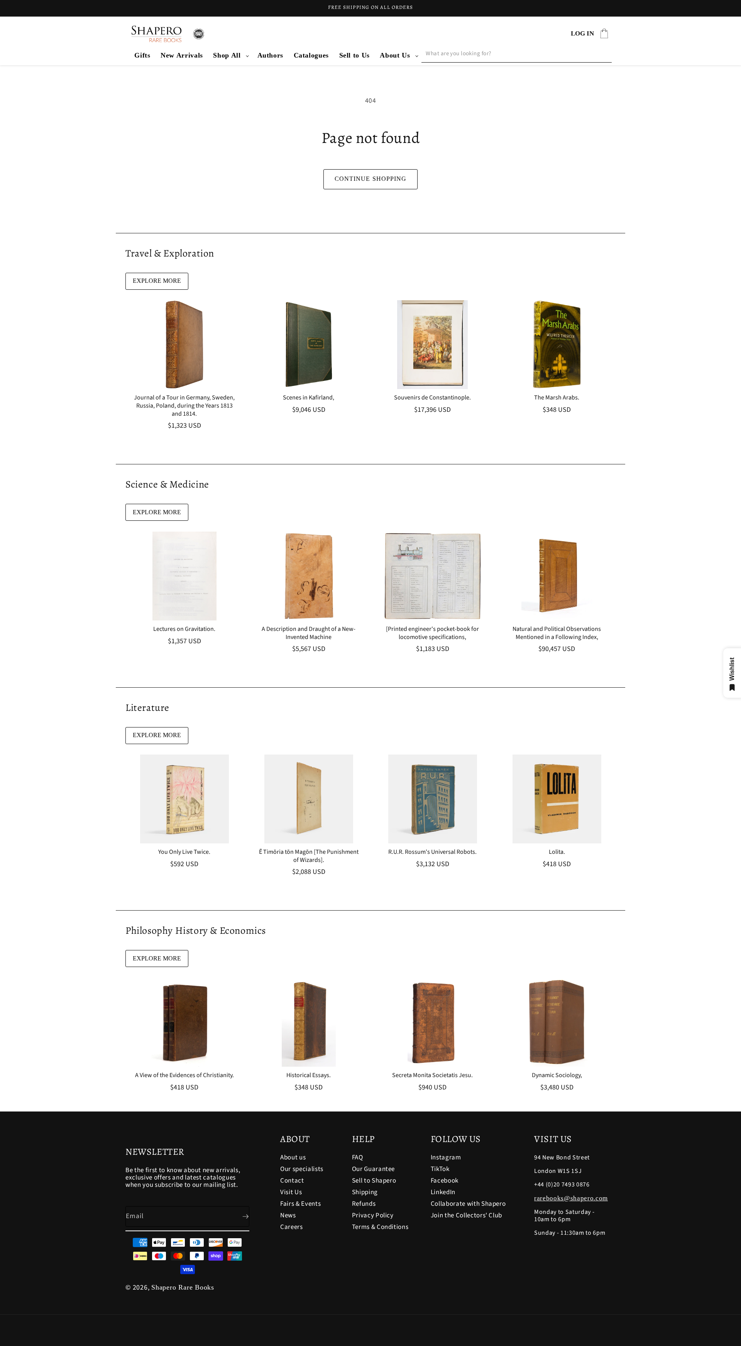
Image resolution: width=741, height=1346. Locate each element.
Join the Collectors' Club (466, 1215)
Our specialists (301, 1169)
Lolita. (556, 852)
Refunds (364, 1203)
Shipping (365, 1192)
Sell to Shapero (374, 1180)
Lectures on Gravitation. (184, 629)
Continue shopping (371, 178)
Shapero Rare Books (182, 1287)
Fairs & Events (300, 1203)
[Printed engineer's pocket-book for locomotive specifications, (432, 633)
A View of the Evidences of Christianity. (184, 1075)
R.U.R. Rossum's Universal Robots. (432, 852)
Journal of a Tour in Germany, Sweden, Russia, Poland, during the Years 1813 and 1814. (184, 406)
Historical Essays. (308, 1075)
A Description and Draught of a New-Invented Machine (308, 633)
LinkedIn (443, 1192)
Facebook (444, 1180)
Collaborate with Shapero (468, 1203)
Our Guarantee (373, 1169)
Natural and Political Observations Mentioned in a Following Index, (557, 633)
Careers (291, 1227)
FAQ (357, 1158)
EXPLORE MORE (157, 280)
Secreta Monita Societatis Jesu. (432, 1075)
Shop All (226, 55)
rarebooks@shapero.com (571, 1198)
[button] (230, 55)
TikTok (440, 1169)
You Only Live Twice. (184, 852)
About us (293, 1158)
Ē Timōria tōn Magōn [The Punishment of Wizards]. (308, 856)
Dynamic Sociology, (556, 1075)
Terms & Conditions (380, 1227)
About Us (395, 55)
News (288, 1215)
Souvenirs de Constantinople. (432, 398)
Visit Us (291, 1192)
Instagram (446, 1158)
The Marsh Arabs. (556, 398)
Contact (292, 1180)
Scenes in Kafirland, (308, 398)
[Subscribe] (239, 1217)
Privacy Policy (373, 1215)
